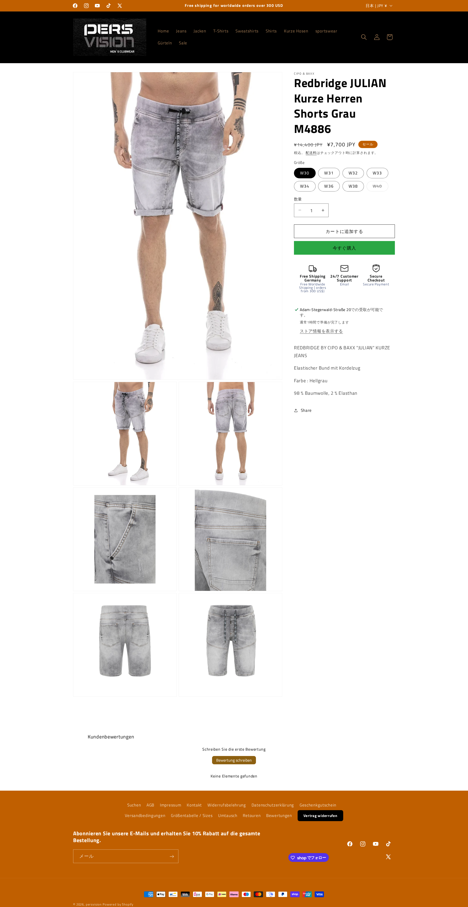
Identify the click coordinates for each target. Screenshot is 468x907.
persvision (94, 904)
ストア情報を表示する (321, 331)
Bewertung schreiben (234, 760)
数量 (298, 199)
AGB (150, 805)
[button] (363, 37)
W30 (305, 173)
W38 (353, 186)
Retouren (252, 815)
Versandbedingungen (145, 815)
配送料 (311, 152)
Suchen (134, 805)
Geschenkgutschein (318, 805)
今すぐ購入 (344, 248)
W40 (379, 186)
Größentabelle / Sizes (192, 815)
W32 (353, 173)
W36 (329, 186)
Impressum (170, 805)
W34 (305, 186)
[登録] (171, 856)
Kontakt (194, 805)
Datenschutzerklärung (273, 805)
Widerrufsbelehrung (226, 805)
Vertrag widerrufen (320, 815)
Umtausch (227, 815)
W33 (377, 173)
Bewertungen (279, 815)
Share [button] (306, 410)
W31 (329, 173)
